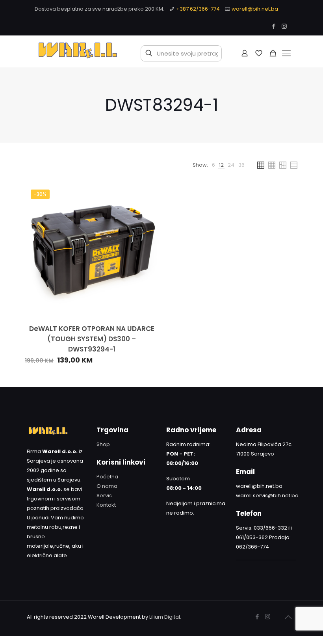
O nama (107, 486)
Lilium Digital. (165, 617)
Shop (103, 444)
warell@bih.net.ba (255, 9)
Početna (107, 476)
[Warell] (77, 53)
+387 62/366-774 (198, 9)
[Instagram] (284, 26)
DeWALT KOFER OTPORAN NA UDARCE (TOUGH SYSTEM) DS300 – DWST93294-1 (91, 339)
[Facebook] (273, 26)
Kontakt (106, 505)
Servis (104, 495)
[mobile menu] (286, 53)
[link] (213, 165)
